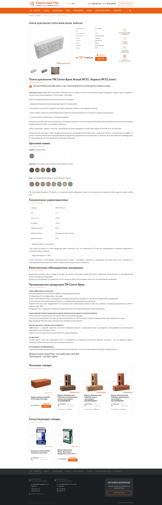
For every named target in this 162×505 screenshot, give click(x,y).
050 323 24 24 (35, 489)
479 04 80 (109, 4)
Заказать (100, 59)
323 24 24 (94, 4)
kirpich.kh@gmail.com (38, 493)
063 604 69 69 (35, 491)
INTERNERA (130, 502)
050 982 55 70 (61, 491)
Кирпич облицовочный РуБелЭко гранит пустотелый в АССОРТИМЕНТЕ (92, 398)
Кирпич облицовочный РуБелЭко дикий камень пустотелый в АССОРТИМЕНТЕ (120, 398)
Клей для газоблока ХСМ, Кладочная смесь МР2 (40, 452)
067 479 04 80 (61, 489)
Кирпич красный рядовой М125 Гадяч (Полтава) (40, 398)
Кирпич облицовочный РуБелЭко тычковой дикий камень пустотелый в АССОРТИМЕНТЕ (67, 398)
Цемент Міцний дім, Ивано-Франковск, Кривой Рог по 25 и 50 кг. (67, 452)
